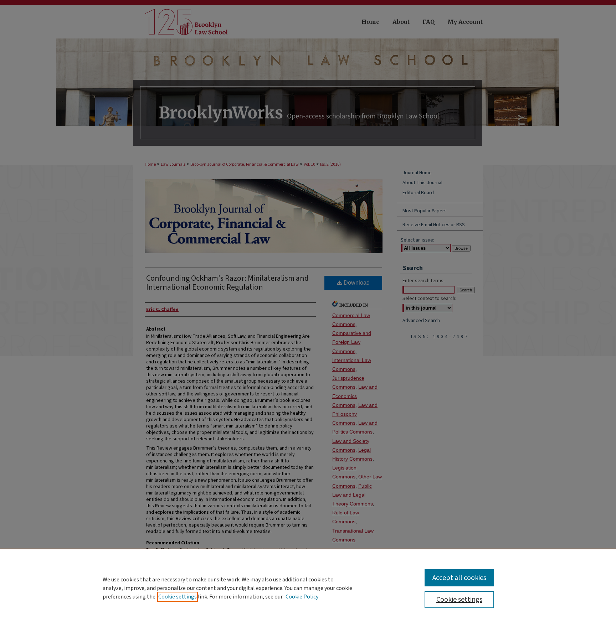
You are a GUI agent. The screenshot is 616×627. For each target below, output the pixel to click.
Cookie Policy (302, 597)
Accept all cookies (459, 578)
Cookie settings (177, 597)
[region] (308, 588)
